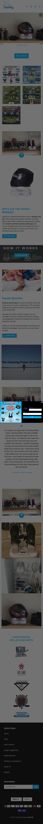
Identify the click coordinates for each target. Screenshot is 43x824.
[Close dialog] (42, 402)
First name (31, 407)
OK (32, 417)
